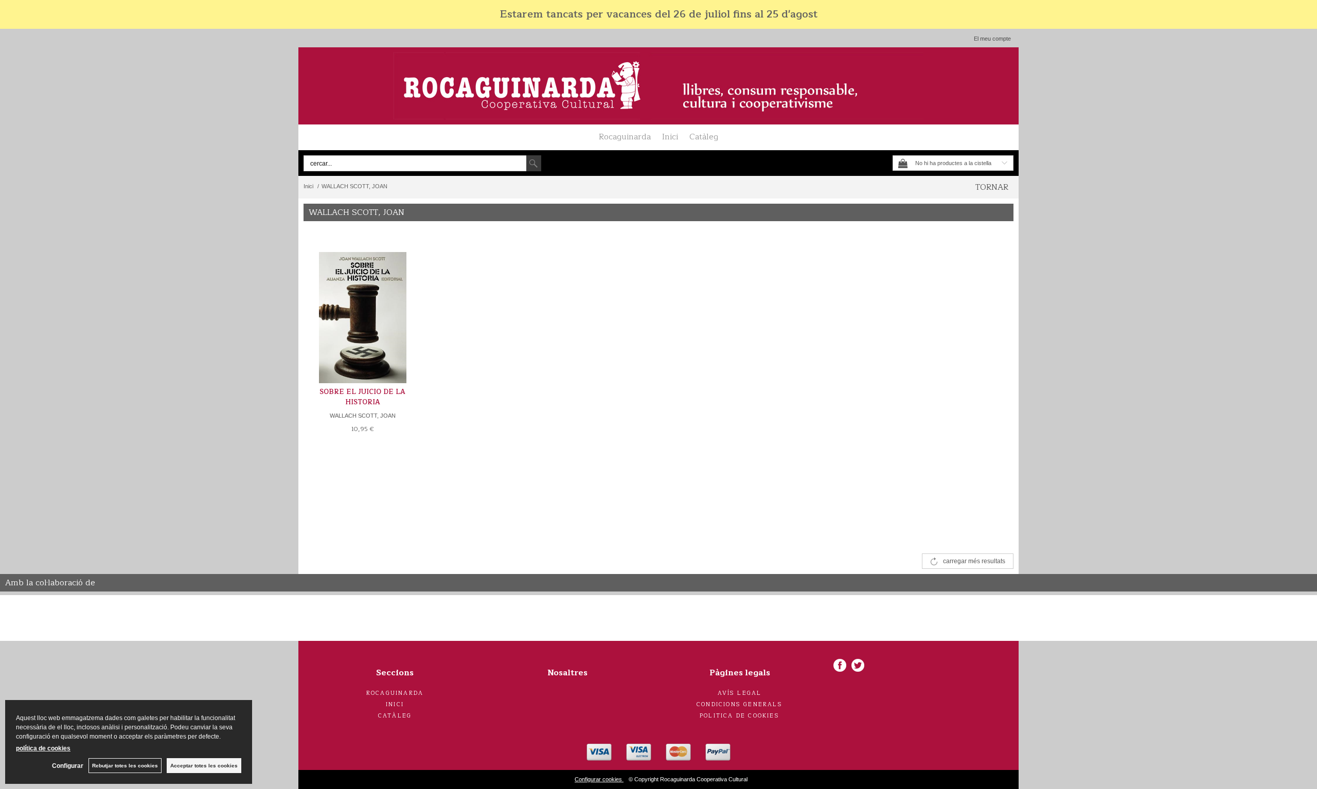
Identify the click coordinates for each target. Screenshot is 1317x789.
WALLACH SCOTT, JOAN (363, 416)
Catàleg (703, 137)
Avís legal (740, 693)
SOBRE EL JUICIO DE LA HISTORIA (362, 397)
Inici (670, 137)
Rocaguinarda (625, 137)
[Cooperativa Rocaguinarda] (658, 85)
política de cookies (43, 748)
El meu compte (992, 38)
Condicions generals (739, 704)
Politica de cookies (739, 716)
